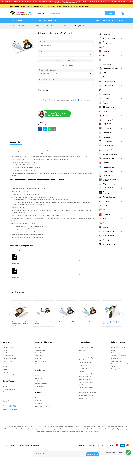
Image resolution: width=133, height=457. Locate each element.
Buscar (109, 13)
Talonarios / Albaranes (10, 358)
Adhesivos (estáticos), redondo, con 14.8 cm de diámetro (20, 323)
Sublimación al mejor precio (87, 392)
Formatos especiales (51, 125)
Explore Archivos (82, 100)
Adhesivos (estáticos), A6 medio (43, 322)
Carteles (5, 353)
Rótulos (37, 364)
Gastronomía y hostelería (43, 406)
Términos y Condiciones (118, 355)
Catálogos (6, 372)
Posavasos (38, 403)
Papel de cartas (8, 361)
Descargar (82, 260)
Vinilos (37, 375)
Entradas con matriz (9, 389)
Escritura (82, 350)
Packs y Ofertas (116, 369)
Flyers (5, 350)
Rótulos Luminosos (41, 353)
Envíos (97, 20)
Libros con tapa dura (9, 375)
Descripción (15, 142)
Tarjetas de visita (8, 347)
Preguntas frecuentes (108, 20)
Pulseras (5, 386)
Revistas (5, 369)
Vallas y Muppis (40, 350)
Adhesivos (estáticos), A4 (66, 322)
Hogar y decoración (85, 362)
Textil (36, 381)
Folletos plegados (8, 355)
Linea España (83, 365)
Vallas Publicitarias (41, 383)
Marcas (81, 371)
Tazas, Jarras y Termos (86, 395)
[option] (21, 314)
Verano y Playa (83, 398)
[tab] (16, 143)
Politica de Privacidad (118, 353)
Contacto (120, 20)
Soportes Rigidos (40, 386)
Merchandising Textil (85, 374)
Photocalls (38, 358)
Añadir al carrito (92, 454)
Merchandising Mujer (85, 379)
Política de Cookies (117, 358)
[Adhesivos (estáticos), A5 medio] (40, 129)
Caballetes (38, 355)
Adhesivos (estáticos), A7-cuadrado (111, 322)
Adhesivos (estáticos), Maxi (89, 322)
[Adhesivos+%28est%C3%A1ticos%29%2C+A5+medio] (45, 129)
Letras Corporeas (40, 361)
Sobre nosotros (116, 361)
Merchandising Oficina (86, 382)
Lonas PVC (38, 378)
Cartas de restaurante (42, 398)
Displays (37, 347)
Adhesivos (6, 366)
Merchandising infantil (85, 376)
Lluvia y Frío (83, 368)
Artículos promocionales (86, 347)
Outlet (81, 385)
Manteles (38, 400)
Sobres (5, 364)
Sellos (5, 395)
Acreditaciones (7, 392)
